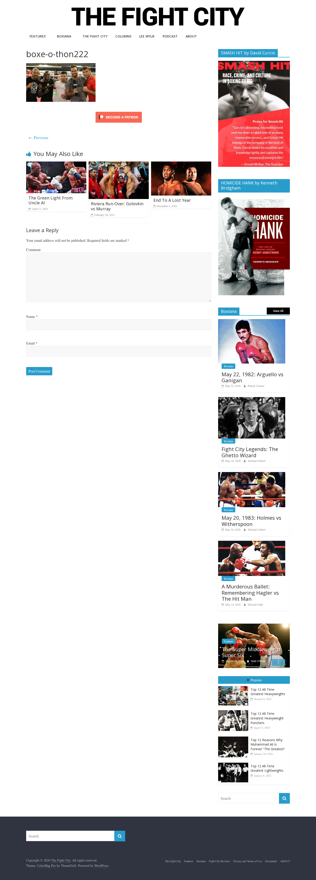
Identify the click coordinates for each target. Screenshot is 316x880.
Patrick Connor (256, 386)
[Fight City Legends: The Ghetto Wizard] (251, 399)
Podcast (170, 36)
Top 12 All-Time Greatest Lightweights (267, 768)
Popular (256, 680)
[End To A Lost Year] (181, 164)
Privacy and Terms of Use (247, 861)
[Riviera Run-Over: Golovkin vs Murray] (119, 164)
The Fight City (95, 36)
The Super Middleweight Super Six (251, 652)
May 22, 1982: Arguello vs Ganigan (252, 377)
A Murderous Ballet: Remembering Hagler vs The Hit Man (250, 592)
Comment (33, 249)
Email (31, 343)
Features (38, 36)
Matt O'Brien (258, 661)
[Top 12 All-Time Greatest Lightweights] (234, 763)
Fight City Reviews (219, 861)
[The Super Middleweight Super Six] (254, 626)
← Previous (38, 137)
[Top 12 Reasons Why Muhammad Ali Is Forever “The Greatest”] (234, 736)
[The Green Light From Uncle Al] (56, 164)
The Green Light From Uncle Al (50, 200)
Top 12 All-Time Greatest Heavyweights (268, 691)
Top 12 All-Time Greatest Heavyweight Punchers (267, 718)
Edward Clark (255, 604)
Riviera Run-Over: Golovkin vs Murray (117, 206)
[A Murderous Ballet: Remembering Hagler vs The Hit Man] (251, 543)
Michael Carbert (256, 461)
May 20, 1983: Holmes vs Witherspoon (251, 520)
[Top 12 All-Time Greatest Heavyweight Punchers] (234, 710)
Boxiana (64, 36)
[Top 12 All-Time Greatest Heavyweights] (234, 686)
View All (278, 311)
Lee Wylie (147, 36)
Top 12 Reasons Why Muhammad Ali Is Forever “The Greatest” (268, 744)
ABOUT (191, 36)
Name (32, 316)
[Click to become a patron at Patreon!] (119, 112)
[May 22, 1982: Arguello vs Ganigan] (251, 321)
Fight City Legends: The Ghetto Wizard (250, 451)
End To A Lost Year (172, 200)
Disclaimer (271, 861)
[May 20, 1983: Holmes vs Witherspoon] (251, 474)
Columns (123, 36)
